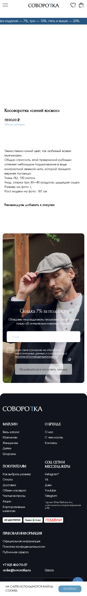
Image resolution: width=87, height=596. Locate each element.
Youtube (50, 490)
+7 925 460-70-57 (15, 565)
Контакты (51, 443)
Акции (7, 501)
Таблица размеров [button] (14, 124)
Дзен (48, 485)
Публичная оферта (15, 552)
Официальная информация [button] (21, 541)
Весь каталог (11, 432)
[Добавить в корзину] (37, 136)
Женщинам (10, 443)
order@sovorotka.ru (17, 570)
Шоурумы (9, 454)
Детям (7, 448)
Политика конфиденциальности (24, 546)
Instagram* (52, 474)
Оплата (7, 479)
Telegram (51, 495)
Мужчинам (10, 437)
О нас (49, 432)
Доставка (9, 485)
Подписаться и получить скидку (44, 369)
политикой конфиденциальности (36, 356)
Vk (46, 479)
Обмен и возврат (14, 490)
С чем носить (54, 437)
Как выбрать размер (17, 474)
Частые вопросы (14, 495)
